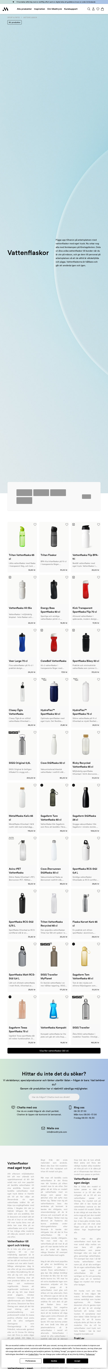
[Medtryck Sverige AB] (5, 9)
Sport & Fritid (13, 17)
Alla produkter (24, 8)
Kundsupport (70, 8)
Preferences (30, 1361)
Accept (77, 1361)
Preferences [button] (90, 1354)
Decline (54, 1361)
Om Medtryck (54, 8)
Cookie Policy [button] (33, 1354)
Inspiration (39, 8)
